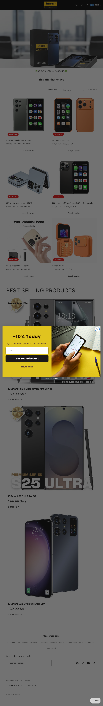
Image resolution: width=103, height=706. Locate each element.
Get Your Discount (27, 358)
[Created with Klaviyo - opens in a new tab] (51, 378)
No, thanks (27, 366)
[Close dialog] (97, 329)
